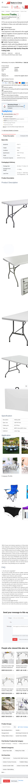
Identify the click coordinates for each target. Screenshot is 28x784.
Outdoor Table (23, 11)
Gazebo (17, 730)
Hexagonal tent (5, 733)
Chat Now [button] (20, 780)
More (3, 772)
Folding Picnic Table (19, 750)
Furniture (8, 11)
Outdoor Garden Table (8, 765)
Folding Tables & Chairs (7, 736)
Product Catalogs (23, 727)
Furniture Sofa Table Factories (20, 758)
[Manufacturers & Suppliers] (14, 2)
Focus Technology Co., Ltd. (19, 777)
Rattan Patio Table (7, 750)
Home (3, 11)
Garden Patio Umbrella (21, 736)
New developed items (7, 730)
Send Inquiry (14, 781)
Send (15, 639)
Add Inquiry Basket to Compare (10, 130)
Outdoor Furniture (15, 11)
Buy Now (6, 781)
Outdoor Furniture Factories (9, 762)
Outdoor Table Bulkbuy (8, 769)
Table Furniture (6, 758)
